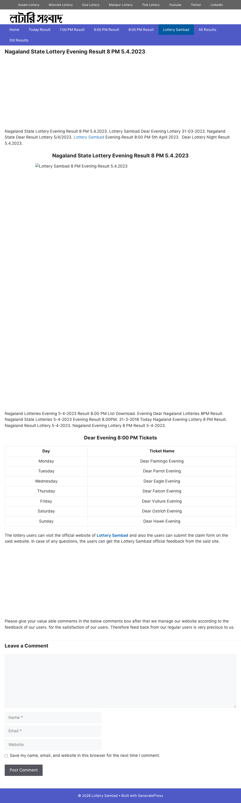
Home (14, 29)
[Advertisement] (120, 94)
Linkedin (217, 5)
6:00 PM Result (106, 29)
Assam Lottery (28, 5)
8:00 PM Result (141, 29)
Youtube (175, 5)
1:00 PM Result (72, 29)
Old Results (18, 40)
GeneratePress (150, 795)
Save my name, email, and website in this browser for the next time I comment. (85, 755)
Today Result (39, 29)
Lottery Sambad (176, 29)
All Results (207, 29)
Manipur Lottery (121, 5)
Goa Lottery (91, 5)
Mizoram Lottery (61, 5)
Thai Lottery (151, 5)
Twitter (196, 5)
